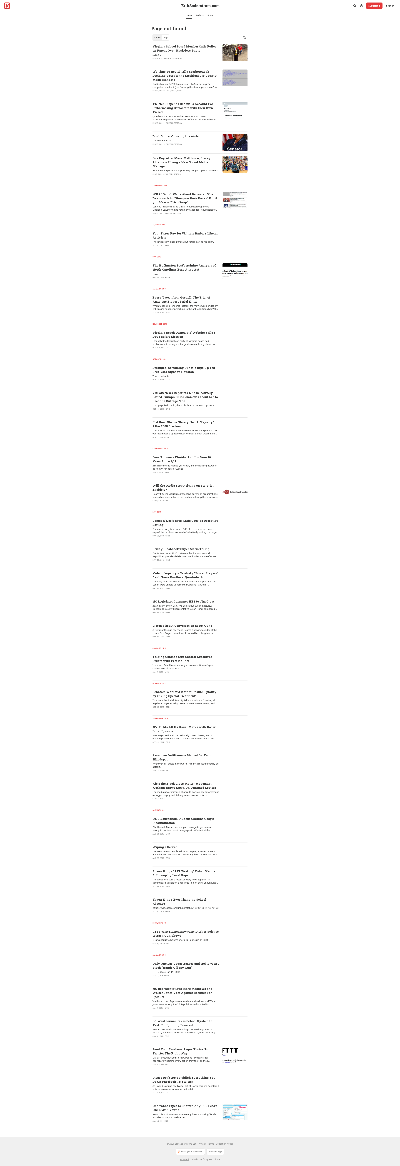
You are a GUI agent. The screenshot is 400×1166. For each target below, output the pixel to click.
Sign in (390, 5)
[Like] (154, 62)
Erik (167, 245)
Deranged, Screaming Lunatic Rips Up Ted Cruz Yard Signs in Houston (183, 370)
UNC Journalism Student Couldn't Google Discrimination (183, 821)
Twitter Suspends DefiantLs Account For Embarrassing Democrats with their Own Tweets (182, 108)
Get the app (215, 1151)
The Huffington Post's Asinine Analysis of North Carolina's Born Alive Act (184, 267)
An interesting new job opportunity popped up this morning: (185, 170)
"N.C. (155, 273)
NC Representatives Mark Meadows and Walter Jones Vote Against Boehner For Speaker (182, 993)
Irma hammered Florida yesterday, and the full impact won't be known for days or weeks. (184, 467)
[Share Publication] (361, 5)
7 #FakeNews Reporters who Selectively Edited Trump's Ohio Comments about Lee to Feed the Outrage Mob (185, 397)
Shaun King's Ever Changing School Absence (179, 901)
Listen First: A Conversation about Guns (182, 626)
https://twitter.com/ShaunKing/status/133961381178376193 (185, 907)
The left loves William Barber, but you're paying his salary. (183, 241)
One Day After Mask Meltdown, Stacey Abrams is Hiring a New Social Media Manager (181, 162)
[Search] (355, 5)
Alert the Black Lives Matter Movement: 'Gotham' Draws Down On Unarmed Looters (184, 786)
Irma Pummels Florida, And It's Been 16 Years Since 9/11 (181, 459)
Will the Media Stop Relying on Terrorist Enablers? (183, 487)
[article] (200, 54)
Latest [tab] (157, 37)
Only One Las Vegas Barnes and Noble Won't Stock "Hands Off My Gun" (185, 965)
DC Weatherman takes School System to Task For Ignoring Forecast (182, 1023)
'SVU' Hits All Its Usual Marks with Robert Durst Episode (184, 729)
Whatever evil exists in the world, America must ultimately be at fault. (185, 765)
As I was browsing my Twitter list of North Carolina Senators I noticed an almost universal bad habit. (185, 1087)
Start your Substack (191, 1151)
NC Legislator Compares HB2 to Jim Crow (183, 601)
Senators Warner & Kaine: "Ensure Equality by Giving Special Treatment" (184, 694)
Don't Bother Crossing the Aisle (175, 136)
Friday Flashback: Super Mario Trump (180, 549)
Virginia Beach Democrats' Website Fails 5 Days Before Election (183, 335)
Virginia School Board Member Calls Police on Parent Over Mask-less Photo (184, 48)
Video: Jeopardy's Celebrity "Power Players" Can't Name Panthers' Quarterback (185, 575)
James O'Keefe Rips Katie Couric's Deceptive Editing (185, 523)
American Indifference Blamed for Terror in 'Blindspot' (184, 757)
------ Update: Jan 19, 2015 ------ (169, 971)
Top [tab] (166, 37)
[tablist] (160, 37)
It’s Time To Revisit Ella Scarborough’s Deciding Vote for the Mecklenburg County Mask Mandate (184, 76)
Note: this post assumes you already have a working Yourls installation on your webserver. (184, 1116)
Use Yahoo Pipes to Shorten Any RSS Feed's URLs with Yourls (184, 1108)
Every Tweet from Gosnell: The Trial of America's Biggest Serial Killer (181, 299)
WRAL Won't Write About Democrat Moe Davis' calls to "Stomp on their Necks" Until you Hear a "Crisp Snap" (184, 198)
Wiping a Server (164, 847)
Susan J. (156, 54)
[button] (189, 15)
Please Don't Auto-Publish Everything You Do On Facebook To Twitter (183, 1080)
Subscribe (374, 5)
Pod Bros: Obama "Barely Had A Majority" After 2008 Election (183, 424)
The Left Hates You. (162, 140)
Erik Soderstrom (173, 58)
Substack (184, 1159)
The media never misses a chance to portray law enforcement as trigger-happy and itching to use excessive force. (185, 793)
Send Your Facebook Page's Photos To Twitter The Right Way (180, 1051)
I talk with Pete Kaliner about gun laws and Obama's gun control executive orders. (182, 666)
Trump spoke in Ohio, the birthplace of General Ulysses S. (183, 405)
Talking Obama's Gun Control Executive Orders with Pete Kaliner (182, 659)
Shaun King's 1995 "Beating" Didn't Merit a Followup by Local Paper (183, 873)
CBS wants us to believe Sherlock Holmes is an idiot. (180, 939)
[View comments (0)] (175, 62)
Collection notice (224, 1143)
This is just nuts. (161, 376)
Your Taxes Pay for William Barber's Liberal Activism (185, 235)
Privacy (202, 1143)
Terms (211, 1143)
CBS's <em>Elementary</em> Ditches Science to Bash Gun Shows (185, 933)
